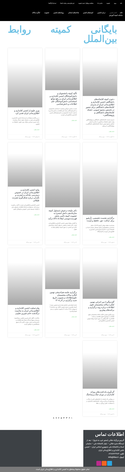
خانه (121, 3)
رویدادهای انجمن (58, 12)
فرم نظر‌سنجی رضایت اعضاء (67, 3)
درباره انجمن (101, 12)
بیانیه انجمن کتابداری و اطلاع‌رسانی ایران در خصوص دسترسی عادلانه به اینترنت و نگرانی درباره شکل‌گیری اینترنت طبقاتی (25, 195)
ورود (115, 3)
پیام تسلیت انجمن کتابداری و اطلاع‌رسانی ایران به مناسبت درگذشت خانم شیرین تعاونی (27, 311)
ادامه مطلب (111, 131)
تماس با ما (99, 3)
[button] (6, 3)
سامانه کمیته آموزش (116, 15)
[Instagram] (98, 463)
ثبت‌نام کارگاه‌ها (52, 3)
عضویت (108, 3)
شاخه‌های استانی (73, 12)
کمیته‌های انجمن (88, 12)
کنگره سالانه (36, 12)
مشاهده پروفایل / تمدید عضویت (85, 3)
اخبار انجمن (113, 12)
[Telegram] (109, 463)
